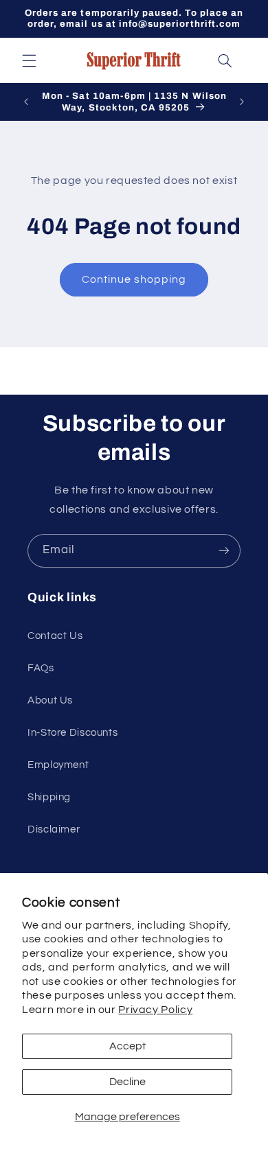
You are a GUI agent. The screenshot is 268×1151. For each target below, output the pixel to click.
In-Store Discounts (72, 733)
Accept (127, 1045)
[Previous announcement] (26, 102)
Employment (58, 765)
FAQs (40, 668)
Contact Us (54, 636)
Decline (127, 1081)
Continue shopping (134, 279)
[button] (29, 60)
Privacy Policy (155, 1009)
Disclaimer (53, 829)
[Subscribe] (224, 551)
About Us (50, 700)
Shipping (49, 797)
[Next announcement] (242, 102)
